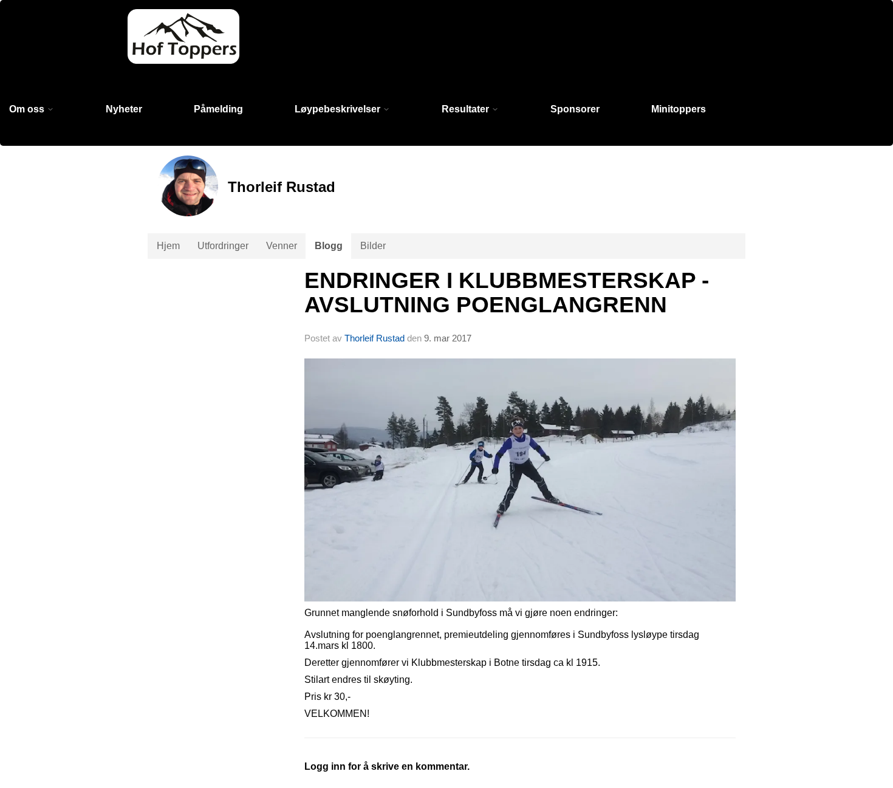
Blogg (329, 246)
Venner (281, 246)
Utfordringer (222, 246)
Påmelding (218, 109)
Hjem (168, 246)
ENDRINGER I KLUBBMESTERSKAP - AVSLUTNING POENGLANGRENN (506, 293)
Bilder (373, 246)
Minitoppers (678, 109)
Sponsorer (575, 109)
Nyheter (124, 109)
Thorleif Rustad (374, 338)
